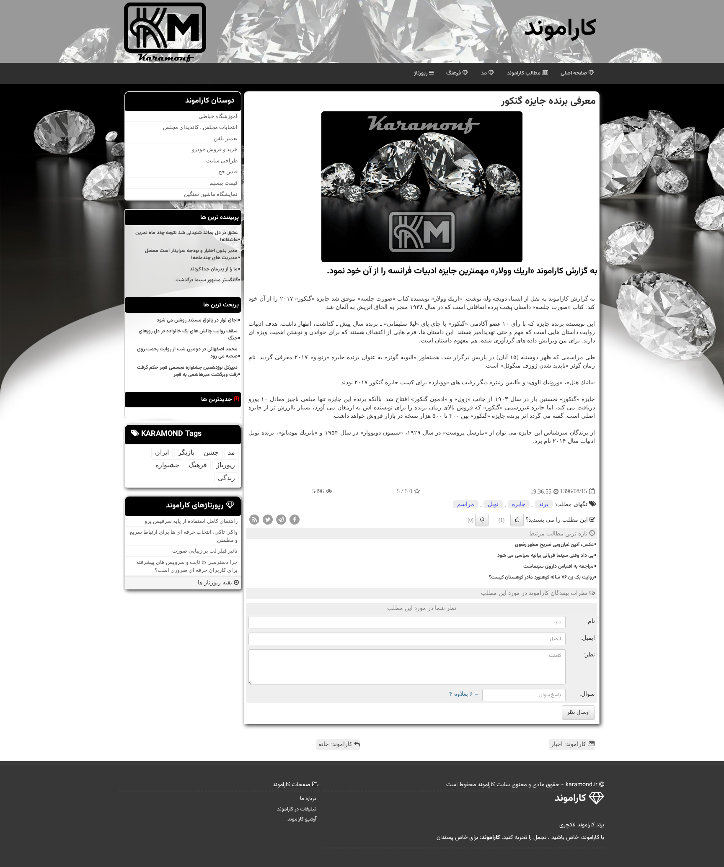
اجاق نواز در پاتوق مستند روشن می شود (197, 320)
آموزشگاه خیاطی (218, 116)
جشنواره (167, 464)
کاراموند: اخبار (569, 744)
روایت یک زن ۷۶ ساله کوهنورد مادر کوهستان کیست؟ (541, 577)
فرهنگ (454, 73)
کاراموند (560, 29)
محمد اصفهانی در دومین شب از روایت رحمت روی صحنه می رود (187, 352)
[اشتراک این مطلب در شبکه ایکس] (268, 519)
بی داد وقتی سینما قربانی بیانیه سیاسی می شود (545, 555)
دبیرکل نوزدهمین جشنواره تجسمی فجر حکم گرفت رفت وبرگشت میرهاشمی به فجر (187, 371)
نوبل (493, 504)
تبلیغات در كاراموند (296, 809)
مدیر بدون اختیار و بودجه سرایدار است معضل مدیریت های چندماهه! (191, 254)
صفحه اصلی (574, 73)
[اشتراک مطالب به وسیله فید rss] (254, 519)
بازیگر (186, 452)
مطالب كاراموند (524, 73)
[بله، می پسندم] (517, 520)
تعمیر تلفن (226, 138)
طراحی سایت (222, 160)
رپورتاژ (421, 73)
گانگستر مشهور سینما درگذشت (207, 280)
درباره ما (308, 799)
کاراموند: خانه (336, 744)
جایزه (518, 504)
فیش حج (228, 172)
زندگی (226, 477)
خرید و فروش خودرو (215, 149)
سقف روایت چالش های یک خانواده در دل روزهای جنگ (188, 334)
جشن (211, 452)
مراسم (465, 504)
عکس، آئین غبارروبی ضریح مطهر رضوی (554, 544)
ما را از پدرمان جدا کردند (214, 269)
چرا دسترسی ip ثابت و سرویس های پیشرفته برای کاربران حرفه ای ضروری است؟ (187, 566)
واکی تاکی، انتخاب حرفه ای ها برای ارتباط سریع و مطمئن (184, 536)
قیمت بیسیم (223, 183)
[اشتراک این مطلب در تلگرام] (281, 519)
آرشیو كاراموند (301, 819)
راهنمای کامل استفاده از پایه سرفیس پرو (191, 521)
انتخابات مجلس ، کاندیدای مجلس (200, 127)
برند (543, 504)
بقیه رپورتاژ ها (216, 582)
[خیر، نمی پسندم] (482, 520)
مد (484, 73)
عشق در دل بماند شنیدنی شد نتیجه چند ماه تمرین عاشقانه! (186, 236)
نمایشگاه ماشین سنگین (211, 194)
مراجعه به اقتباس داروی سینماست (558, 566)
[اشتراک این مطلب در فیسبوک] (294, 519)
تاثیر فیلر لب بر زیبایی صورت (205, 551)
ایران (162, 452)
